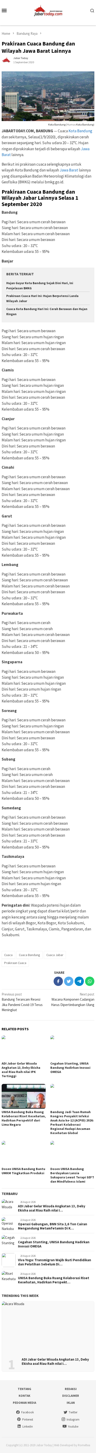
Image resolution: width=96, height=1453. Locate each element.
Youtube (73, 1427)
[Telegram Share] (79, 981)
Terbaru (10, 1193)
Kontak (24, 1396)
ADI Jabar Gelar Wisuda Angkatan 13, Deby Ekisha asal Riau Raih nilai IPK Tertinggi (21, 1069)
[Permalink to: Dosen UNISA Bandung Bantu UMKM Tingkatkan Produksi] (24, 1153)
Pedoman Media (24, 1403)
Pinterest (27, 1420)
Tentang (24, 1389)
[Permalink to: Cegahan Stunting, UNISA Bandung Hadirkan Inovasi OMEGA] (72, 1047)
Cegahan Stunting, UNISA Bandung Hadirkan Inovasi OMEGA (70, 1067)
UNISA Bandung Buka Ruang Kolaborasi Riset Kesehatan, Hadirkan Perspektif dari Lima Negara (24, 1118)
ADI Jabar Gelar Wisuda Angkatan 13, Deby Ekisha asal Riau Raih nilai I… (51, 1208)
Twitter (73, 1412)
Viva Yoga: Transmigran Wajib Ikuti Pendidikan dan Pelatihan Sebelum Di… (54, 1262)
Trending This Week (20, 1295)
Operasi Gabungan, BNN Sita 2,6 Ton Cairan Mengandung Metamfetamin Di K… (52, 1226)
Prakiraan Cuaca (15, 963)
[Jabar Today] (48, 10)
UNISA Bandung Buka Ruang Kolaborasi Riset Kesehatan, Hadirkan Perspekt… (53, 1280)
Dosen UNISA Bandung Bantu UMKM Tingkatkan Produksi (23, 1171)
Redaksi (71, 1389)
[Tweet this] (68, 981)
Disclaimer (70, 1396)
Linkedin (27, 1427)
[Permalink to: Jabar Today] (6, 60)
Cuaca (8, 955)
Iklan (71, 1403)
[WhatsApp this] (89, 981)
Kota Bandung (56, 124)
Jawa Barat (69, 170)
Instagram (73, 1420)
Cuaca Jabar (54, 955)
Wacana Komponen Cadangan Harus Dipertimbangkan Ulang (72, 999)
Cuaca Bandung (29, 955)
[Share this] (58, 981)
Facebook (27, 1412)
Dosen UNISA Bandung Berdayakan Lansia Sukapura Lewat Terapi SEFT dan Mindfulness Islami (72, 1175)
